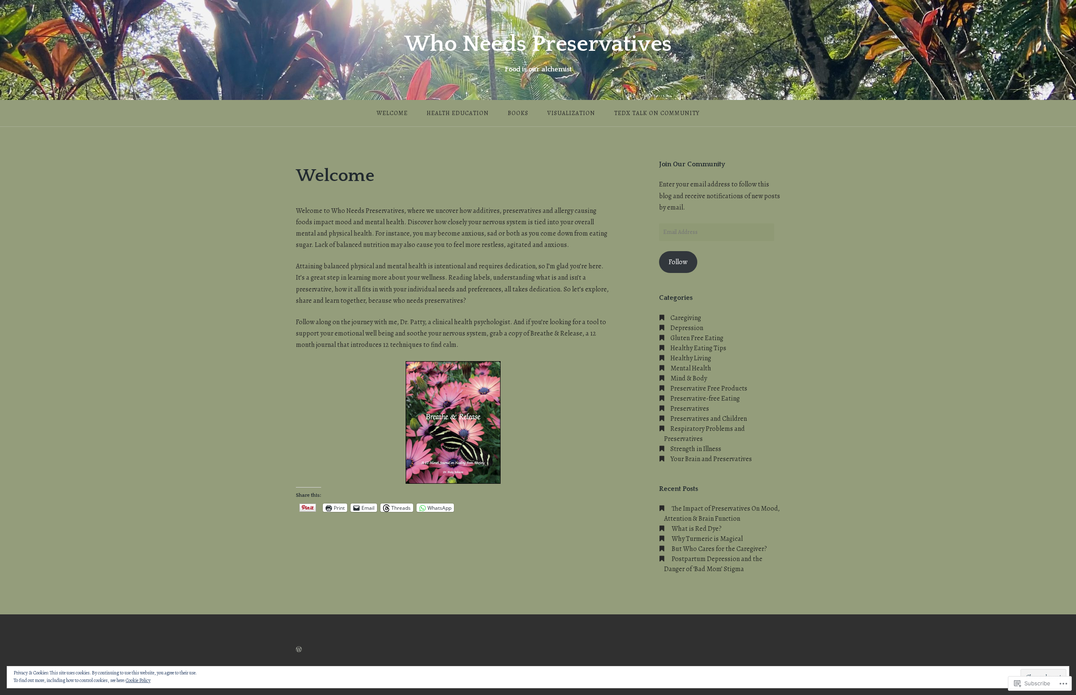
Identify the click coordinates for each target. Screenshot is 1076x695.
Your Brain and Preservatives (711, 459)
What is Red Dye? (697, 528)
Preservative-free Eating (705, 398)
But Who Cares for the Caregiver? (719, 548)
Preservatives (689, 408)
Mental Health (690, 368)
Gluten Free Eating (696, 338)
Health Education (458, 113)
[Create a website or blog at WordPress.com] (299, 649)
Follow (678, 262)
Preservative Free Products (708, 388)
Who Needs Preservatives (538, 44)
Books (518, 113)
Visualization (571, 113)
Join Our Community (692, 164)
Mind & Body (688, 378)
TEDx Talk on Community (656, 113)
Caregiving (685, 318)
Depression (686, 328)
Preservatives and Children (708, 418)
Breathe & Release (556, 333)
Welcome (392, 113)
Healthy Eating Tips (698, 348)
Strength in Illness (695, 449)
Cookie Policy (138, 680)
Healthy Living (690, 358)
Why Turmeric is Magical (707, 538)
